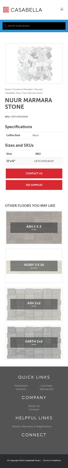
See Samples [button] (34, 184)
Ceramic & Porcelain (23, 89)
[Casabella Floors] (22, 9)
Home (8, 89)
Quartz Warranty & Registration (31, 426)
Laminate (46, 385)
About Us (34, 406)
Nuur (18, 93)
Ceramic (21, 389)
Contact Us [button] (34, 173)
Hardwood (21, 385)
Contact (34, 409)
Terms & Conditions (52, 460)
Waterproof (46, 389)
